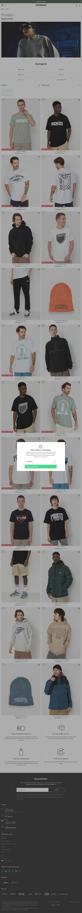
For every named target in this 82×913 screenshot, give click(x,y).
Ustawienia (29, 461)
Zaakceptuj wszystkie (32, 466)
